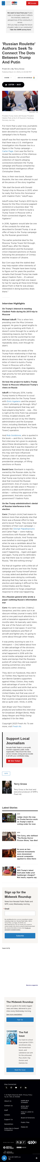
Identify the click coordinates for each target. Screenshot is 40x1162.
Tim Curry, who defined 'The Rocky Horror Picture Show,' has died (27, 838)
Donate (33, 3)
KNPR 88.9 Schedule (25, 1101)
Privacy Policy (27, 1095)
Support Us (8, 1119)
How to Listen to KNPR (27, 1113)
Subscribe (20, 935)
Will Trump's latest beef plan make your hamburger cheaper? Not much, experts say (27, 874)
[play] (4, 1158)
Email (7, 909)
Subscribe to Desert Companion (11, 1129)
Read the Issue (20, 1070)
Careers (7, 1115)
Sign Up (20, 1020)
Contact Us (8, 1106)
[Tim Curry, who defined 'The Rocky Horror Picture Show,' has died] (9, 836)
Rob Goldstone (14, 435)
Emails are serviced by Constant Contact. (18, 928)
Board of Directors (28, 1118)
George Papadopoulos (24, 528)
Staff (6, 1110)
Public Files (25, 1122)
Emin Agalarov (14, 401)
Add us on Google (25, 78)
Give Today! (15, 761)
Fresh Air (17, 726)
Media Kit (24, 1127)
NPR (6, 773)
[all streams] (37, 1158)
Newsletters (8, 1124)
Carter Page (7, 151)
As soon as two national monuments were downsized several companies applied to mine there (26, 854)
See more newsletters (14, 1014)
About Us (7, 1101)
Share (6, 78)
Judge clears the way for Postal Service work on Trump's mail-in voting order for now (27, 820)
